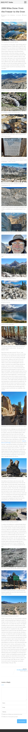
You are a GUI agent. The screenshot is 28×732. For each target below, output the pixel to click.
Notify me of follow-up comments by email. (12, 714)
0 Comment (19, 15)
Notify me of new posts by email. (10, 716)
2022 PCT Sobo (7, 2)
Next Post (22, 669)
